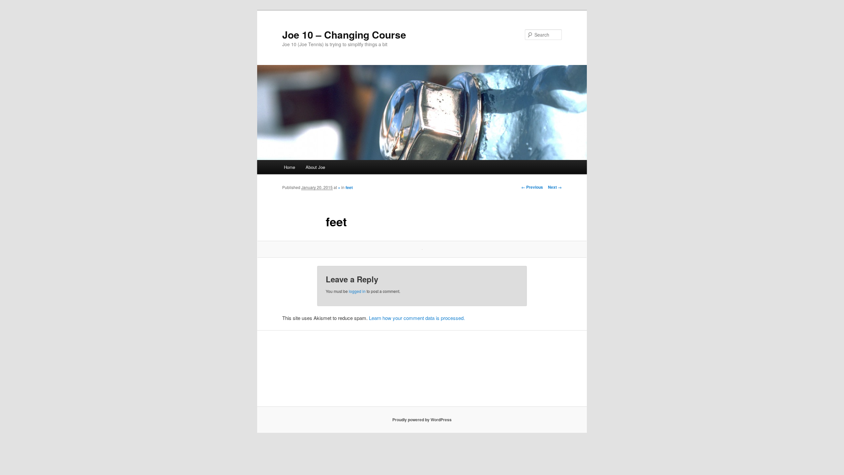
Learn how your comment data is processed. (417, 317)
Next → (555, 187)
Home (289, 167)
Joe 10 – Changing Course (344, 34)
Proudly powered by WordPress (422, 420)
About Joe (315, 167)
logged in (357, 291)
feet (349, 187)
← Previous (532, 187)
